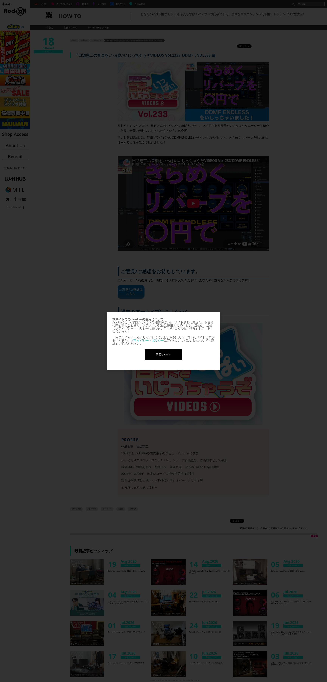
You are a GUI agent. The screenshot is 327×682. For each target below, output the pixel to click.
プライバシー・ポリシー (147, 340)
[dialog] (163, 341)
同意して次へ (163, 354)
